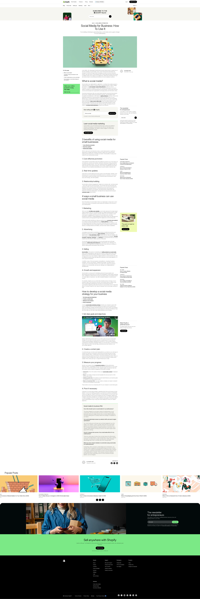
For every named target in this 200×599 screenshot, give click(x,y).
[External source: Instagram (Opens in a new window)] (127, 595)
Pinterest (101, 237)
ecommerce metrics (100, 365)
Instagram (94, 237)
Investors (95, 566)
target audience (104, 221)
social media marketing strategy (93, 304)
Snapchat (89, 237)
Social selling (85, 252)
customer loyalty (85, 192)
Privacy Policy (129, 123)
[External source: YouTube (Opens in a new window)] (124, 595)
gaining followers (104, 95)
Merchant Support (108, 562)
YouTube (116, 236)
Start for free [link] (112, 113)
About (94, 562)
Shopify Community (108, 570)
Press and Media (96, 568)
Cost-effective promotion (89, 145)
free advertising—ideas (94, 234)
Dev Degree (119, 566)
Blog (64, 5)
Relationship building (87, 148)
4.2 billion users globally (94, 211)
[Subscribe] (110, 16)
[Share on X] (114, 463)
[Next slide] (103, 500)
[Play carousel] (100, 500)
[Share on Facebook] (112, 463)
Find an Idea (69, 5)
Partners (94, 570)
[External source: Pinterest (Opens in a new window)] (136, 595)
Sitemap (92, 595)
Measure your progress (88, 300)
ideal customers (101, 233)
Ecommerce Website (97, 587)
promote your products (112, 220)
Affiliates (94, 572)
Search (134, 5)
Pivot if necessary (87, 302)
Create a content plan (88, 298)
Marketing (80, 5)
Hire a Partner (107, 566)
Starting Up (75, 5)
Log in (126, 1)
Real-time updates (87, 146)
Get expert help (88, 132)
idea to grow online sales (95, 101)
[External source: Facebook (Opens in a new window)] (118, 595)
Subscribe (175, 522)
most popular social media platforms (97, 86)
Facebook (84, 237)
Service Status (96, 575)
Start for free (133, 1)
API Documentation (120, 564)
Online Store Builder (97, 584)
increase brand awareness (92, 105)
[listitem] (100, 486)
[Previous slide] (97, 500)
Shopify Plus (130, 564)
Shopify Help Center (109, 564)
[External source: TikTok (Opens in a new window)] (130, 595)
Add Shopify (123, 330)
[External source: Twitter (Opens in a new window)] (121, 595)
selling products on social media (109, 252)
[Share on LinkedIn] (117, 463)
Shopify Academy (108, 568)
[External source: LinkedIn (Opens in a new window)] (133, 595)
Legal (94, 574)
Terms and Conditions (166, 525)
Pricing (86, 1)
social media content (107, 371)
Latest (85, 5)
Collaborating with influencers (93, 242)
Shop (129, 562)
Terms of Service (78, 595)
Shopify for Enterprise (132, 566)
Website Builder (96, 585)
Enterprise (91, 1)
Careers (94, 564)
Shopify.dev (119, 562)
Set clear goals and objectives (90, 297)
